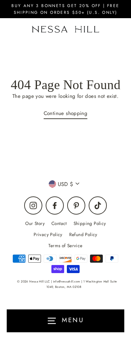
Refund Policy (83, 234)
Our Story (35, 223)
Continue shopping (66, 113)
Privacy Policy (48, 234)
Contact (59, 223)
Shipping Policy (90, 223)
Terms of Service (65, 245)
